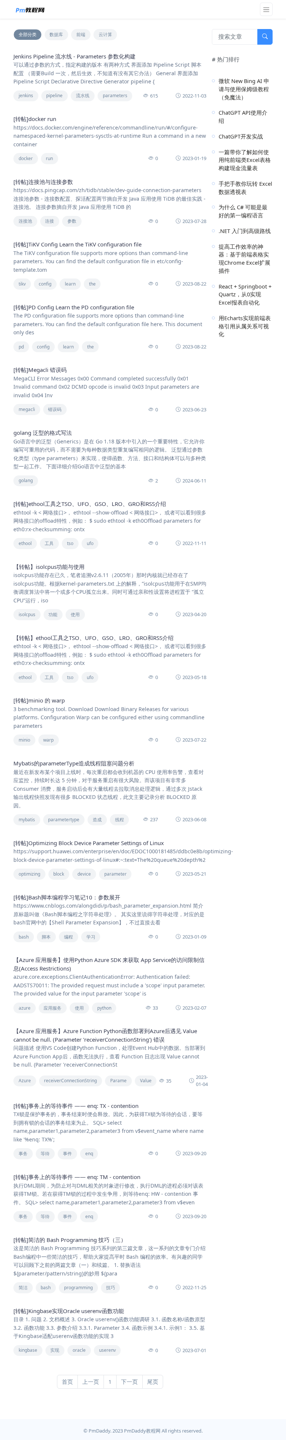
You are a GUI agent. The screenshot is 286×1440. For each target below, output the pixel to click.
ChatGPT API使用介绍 (243, 116)
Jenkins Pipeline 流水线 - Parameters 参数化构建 (74, 56)
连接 (49, 221)
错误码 (54, 409)
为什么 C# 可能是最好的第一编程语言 (243, 211)
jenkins (26, 95)
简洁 (23, 1287)
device (84, 874)
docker (26, 158)
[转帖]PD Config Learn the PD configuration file (73, 307)
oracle (79, 1350)
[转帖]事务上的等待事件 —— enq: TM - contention (76, 1177)
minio (24, 740)
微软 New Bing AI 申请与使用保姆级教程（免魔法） (244, 89)
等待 (45, 1153)
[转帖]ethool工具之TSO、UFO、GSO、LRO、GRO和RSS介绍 (89, 503)
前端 (80, 34)
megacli (27, 409)
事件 (67, 1153)
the (92, 284)
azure (25, 1008)
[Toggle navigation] (266, 9)
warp (48, 740)
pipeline (54, 95)
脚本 (46, 937)
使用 (75, 614)
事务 (23, 1153)
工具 (49, 543)
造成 (97, 819)
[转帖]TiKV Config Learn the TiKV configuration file (77, 244)
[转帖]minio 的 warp (39, 700)
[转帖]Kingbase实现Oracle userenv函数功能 (68, 1311)
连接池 (25, 221)
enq (89, 1153)
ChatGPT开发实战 (241, 136)
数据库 (56, 34)
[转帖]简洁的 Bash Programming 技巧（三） (69, 1239)
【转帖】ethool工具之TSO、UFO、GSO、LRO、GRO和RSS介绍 (93, 637)
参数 (71, 221)
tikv (22, 284)
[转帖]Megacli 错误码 (40, 369)
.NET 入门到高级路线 (245, 231)
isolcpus (27, 614)
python (104, 1008)
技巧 (110, 1287)
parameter (115, 874)
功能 (52, 614)
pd (21, 347)
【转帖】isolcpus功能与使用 (49, 566)
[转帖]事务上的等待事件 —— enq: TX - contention (76, 1105)
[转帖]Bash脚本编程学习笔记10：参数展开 (66, 897)
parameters (115, 95)
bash (24, 937)
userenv (107, 1350)
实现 (54, 1350)
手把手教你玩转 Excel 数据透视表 (245, 187)
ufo (90, 543)
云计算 (105, 34)
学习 (90, 937)
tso (70, 543)
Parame (118, 1080)
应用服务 (52, 1008)
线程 (119, 819)
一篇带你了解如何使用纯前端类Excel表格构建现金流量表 (245, 160)
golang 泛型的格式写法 (42, 432)
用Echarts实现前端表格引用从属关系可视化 (245, 326)
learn (70, 284)
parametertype (63, 819)
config (45, 284)
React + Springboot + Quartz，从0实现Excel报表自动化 (245, 294)
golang (26, 480)
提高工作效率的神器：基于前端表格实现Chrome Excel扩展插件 (244, 258)
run (49, 158)
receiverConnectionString (70, 1080)
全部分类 (27, 34)
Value (146, 1080)
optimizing (29, 874)
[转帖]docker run (34, 118)
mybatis (27, 819)
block (58, 874)
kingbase (28, 1350)
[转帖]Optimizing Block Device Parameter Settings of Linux (88, 843)
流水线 (82, 95)
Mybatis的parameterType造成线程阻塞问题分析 (73, 763)
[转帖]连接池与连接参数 (43, 181)
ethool (25, 543)
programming (78, 1287)
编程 (68, 937)
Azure (25, 1080)
